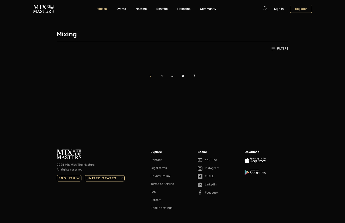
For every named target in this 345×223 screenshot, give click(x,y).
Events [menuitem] (121, 9)
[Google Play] (266, 172)
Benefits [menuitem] (162, 9)
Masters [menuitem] (141, 9)
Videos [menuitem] (102, 9)
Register (301, 9)
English (67, 178)
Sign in (279, 9)
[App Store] (266, 160)
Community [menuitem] (208, 9)
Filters (282, 48)
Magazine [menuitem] (183, 9)
